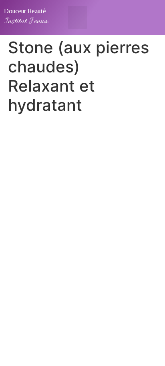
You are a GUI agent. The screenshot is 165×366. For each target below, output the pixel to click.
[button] (77, 17)
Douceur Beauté (25, 11)
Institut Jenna (26, 21)
